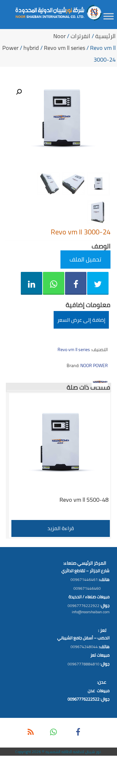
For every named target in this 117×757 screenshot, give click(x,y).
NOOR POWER (94, 365)
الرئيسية (105, 36)
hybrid (31, 47)
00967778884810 (83, 664)
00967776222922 (83, 605)
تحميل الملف (85, 259)
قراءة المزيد (60, 528)
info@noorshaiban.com (91, 612)
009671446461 (84, 579)
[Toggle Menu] (108, 16)
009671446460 (87, 588)
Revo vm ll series (64, 47)
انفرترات (80, 36)
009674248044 (84, 646)
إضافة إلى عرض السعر (81, 320)
